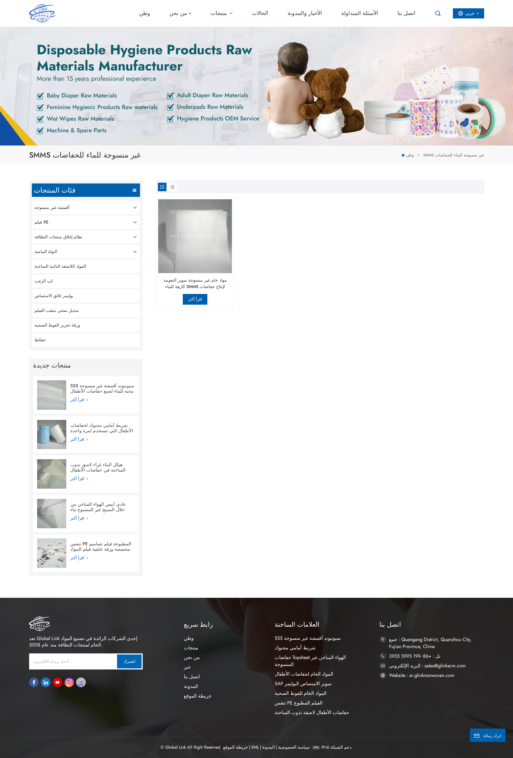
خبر (187, 667)
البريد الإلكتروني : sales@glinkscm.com (427, 665)
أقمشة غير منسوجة (51, 207)
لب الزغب (43, 281)
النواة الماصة (45, 251)
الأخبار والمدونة (304, 13)
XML (255, 747)
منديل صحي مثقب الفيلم (56, 310)
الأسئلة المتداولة (359, 13)
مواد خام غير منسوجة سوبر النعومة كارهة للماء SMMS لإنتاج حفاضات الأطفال (195, 283)
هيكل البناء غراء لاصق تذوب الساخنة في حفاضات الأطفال (98, 467)
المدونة (191, 686)
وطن (144, 13)
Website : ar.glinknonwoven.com (421, 675)
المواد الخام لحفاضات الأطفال (304, 674)
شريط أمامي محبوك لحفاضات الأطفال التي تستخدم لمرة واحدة (101, 428)
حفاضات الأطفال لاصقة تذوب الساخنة (312, 712)
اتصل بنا (406, 13)
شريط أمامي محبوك (295, 647)
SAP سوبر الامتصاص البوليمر (303, 683)
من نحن (178, 13)
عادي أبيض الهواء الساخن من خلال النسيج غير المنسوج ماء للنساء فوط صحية (98, 506)
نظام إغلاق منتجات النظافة (58, 237)
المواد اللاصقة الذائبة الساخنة (60, 266)
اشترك (129, 661)
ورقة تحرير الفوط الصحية (57, 325)
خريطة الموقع (198, 695)
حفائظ (40, 340)
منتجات (219, 13)
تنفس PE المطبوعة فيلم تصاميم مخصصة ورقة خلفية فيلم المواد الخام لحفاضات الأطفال (100, 546)
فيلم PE (41, 222)
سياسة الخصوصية (294, 747)
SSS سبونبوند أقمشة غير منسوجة (308, 638)
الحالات (260, 13)
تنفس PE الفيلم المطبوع (298, 702)
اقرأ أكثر (78, 400)
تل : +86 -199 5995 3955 (414, 656)
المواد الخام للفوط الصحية (301, 693)
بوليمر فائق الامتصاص (53, 296)
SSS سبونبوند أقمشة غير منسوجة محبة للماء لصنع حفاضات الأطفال (102, 388)
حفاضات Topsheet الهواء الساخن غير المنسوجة (310, 661)
